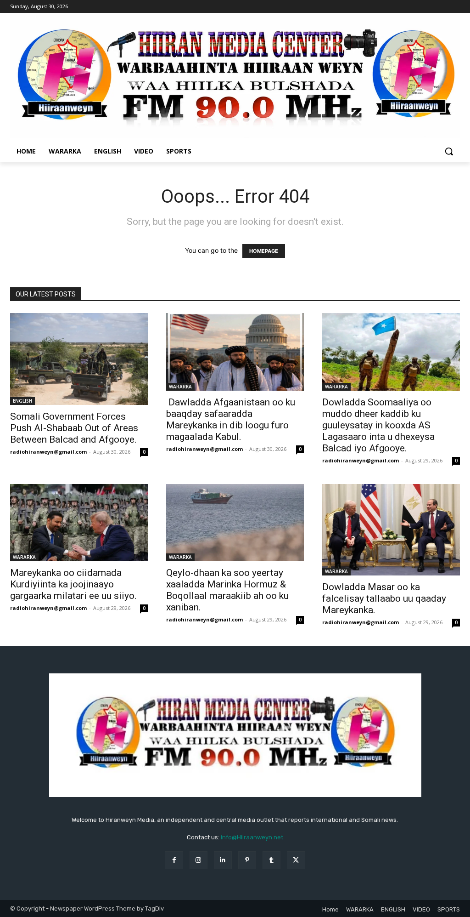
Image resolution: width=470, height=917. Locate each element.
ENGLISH (22, 401)
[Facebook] (174, 860)
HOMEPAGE (263, 251)
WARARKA (180, 386)
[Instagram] (198, 860)
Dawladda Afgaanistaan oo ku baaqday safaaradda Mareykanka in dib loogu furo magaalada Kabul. (230, 419)
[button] (449, 151)
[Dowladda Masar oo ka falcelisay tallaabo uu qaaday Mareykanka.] (391, 530)
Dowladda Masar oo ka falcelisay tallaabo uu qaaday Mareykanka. (384, 598)
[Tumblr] (271, 860)
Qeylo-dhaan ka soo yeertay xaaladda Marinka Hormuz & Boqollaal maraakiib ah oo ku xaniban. (227, 590)
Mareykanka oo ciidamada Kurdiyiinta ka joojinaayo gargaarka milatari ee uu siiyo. (73, 584)
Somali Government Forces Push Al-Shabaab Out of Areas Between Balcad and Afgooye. (74, 428)
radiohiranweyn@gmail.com (48, 451)
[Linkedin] (223, 860)
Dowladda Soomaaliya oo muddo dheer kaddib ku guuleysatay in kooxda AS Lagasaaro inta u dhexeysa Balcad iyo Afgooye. (378, 425)
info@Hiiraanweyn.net (252, 837)
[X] (296, 860)
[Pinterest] (247, 860)
